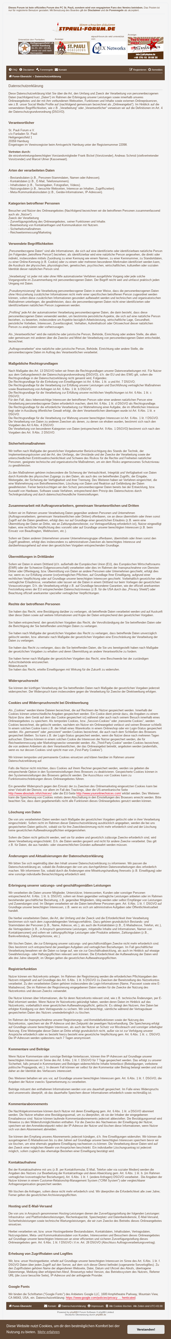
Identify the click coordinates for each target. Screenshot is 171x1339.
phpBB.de (101, 1314)
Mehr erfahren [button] (49, 1332)
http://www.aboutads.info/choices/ (30, 793)
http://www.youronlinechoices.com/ (98, 793)
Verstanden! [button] (146, 1329)
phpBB (73, 1312)
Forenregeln (116, 10)
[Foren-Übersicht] (86, 26)
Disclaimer (94, 10)
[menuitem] (12, 69)
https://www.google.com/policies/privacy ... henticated (100, 1297)
